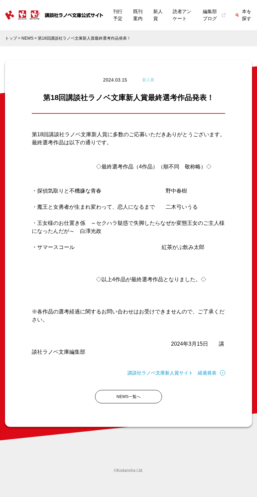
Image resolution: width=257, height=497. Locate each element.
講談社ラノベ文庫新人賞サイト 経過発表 (172, 373)
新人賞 (158, 15)
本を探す (246, 15)
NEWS (27, 38)
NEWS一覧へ (128, 396)
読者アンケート (182, 15)
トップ (11, 38)
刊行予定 (117, 15)
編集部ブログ (210, 15)
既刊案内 (138, 15)
